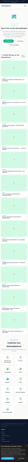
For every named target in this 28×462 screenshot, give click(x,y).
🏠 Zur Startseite (8, 41)
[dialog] (14, 453)
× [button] (26, 445)
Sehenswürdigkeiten (5, 435)
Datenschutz (14, 2)
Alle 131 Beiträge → (23, 56)
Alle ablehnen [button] (21, 458)
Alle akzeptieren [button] (7, 458)
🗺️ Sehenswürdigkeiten (14, 45)
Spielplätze (3, 433)
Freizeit (2, 432)
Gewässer (3, 439)
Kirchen (2, 437)
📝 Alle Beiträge (19, 41)
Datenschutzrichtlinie (17, 456)
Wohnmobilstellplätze (5, 441)
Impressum (23, 1)
